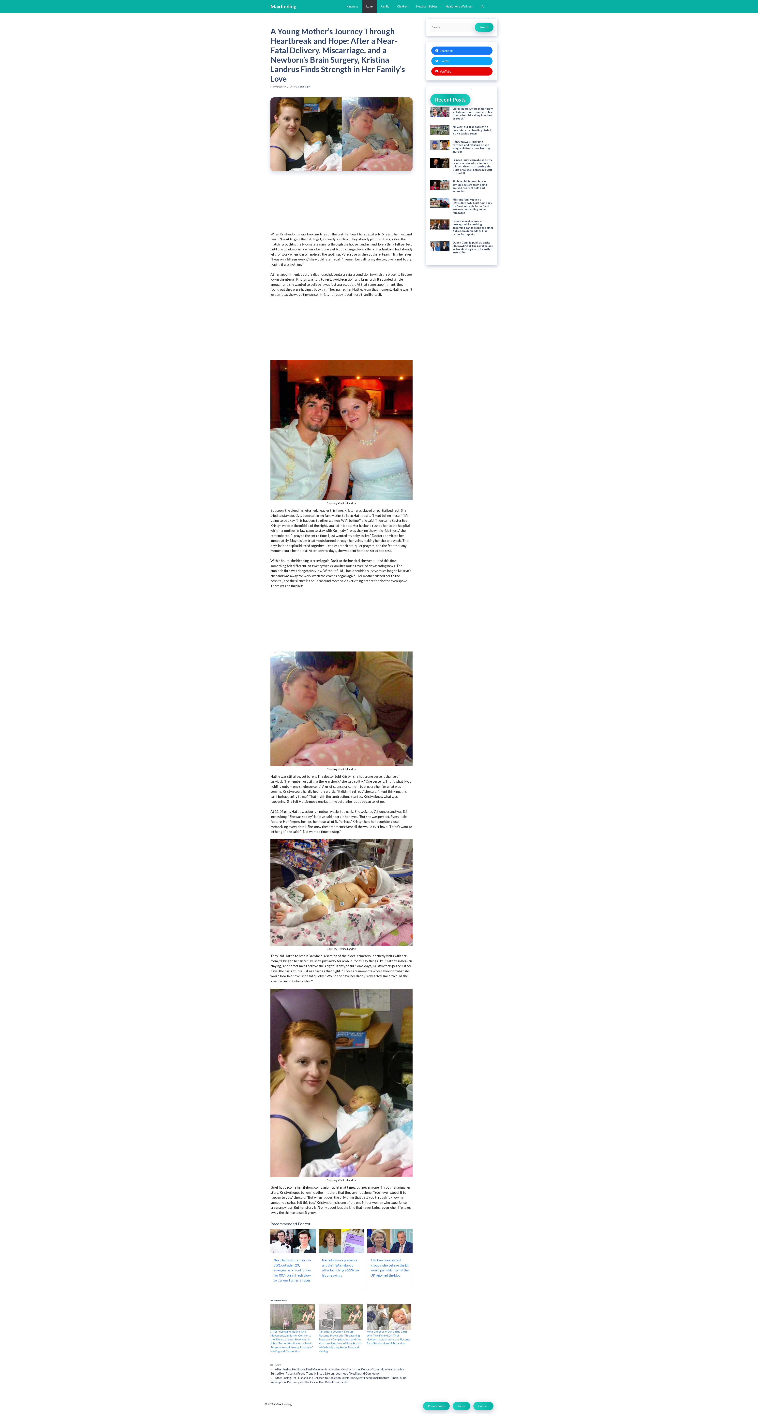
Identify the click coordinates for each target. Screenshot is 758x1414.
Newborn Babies (427, 6)
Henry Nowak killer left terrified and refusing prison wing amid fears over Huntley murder (471, 146)
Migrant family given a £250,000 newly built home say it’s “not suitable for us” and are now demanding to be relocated (472, 206)
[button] (482, 6)
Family (385, 6)
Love (369, 6)
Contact (483, 1406)
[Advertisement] (341, 204)
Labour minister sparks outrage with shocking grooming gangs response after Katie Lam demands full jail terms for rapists (472, 227)
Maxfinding (283, 6)
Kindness (352, 6)
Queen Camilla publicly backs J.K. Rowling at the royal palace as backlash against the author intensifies (472, 247)
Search (484, 27)
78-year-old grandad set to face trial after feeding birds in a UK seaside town (472, 130)
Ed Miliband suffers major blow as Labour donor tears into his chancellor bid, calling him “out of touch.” (472, 113)
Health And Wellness (459, 6)
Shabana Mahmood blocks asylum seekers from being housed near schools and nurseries (469, 186)
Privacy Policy (436, 1406)
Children (402, 6)
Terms (461, 1406)
